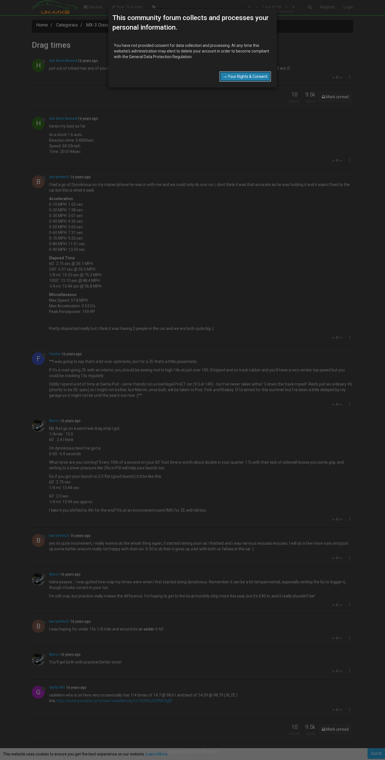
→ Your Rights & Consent (245, 76)
